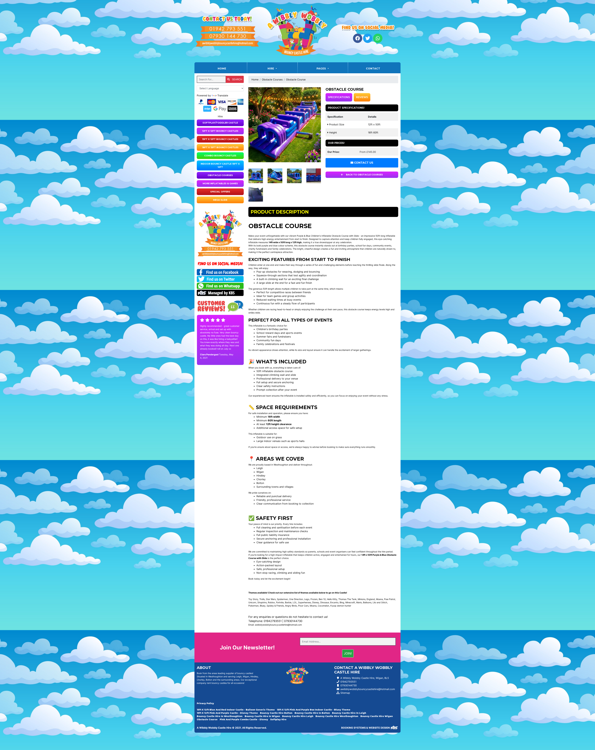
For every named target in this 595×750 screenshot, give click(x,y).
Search (236, 79)
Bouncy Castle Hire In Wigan (262, 716)
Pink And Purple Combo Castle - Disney (244, 719)
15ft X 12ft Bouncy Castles (220, 139)
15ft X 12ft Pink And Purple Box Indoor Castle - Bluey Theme (313, 709)
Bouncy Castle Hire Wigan (376, 716)
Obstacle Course (296, 79)
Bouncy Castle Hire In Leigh (349, 713)
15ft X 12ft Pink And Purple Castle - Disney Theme (227, 713)
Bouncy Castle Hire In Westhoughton (219, 716)
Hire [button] (271, 68)
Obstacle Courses (220, 175)
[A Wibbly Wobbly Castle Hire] (297, 31)
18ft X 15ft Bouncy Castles (220, 147)
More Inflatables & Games (220, 183)
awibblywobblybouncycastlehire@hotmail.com (278, 624)
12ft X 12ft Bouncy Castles (220, 131)
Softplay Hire (278, 719)
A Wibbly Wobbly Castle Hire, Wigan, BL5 (364, 677)
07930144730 (293, 621)
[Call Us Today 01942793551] (220, 248)
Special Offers (220, 191)
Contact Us (363, 162)
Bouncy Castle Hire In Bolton (312, 713)
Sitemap (345, 692)
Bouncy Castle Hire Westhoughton (336, 716)
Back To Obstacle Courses (364, 174)
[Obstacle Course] (284, 124)
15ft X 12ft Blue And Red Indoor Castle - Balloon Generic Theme (236, 709)
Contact (373, 68)
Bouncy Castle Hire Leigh (297, 716)
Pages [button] (322, 68)
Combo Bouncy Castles (220, 155)
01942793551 (273, 621)
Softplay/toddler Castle (220, 122)
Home (230, 68)
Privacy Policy (205, 703)
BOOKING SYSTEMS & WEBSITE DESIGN (365, 727)
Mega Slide (220, 200)
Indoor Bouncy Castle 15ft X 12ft (220, 165)
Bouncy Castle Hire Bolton (276, 713)
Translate (222, 95)
